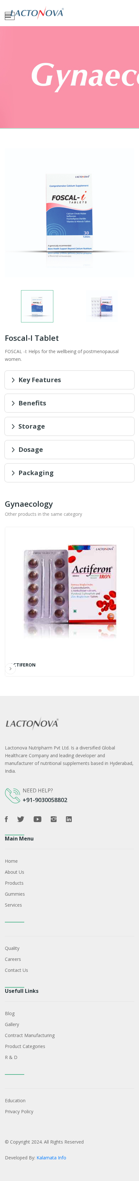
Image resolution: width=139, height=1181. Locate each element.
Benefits (32, 403)
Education (15, 1100)
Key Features (39, 379)
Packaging (36, 472)
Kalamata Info (51, 1158)
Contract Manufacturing (30, 1035)
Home (11, 861)
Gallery (12, 1024)
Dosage (30, 449)
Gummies (15, 894)
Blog (10, 1013)
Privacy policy (19, 1111)
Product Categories (25, 1046)
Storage (31, 426)
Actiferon (23, 665)
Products (14, 883)
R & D (11, 1057)
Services (13, 905)
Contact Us (16, 970)
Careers (13, 959)
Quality (12, 948)
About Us (14, 872)
